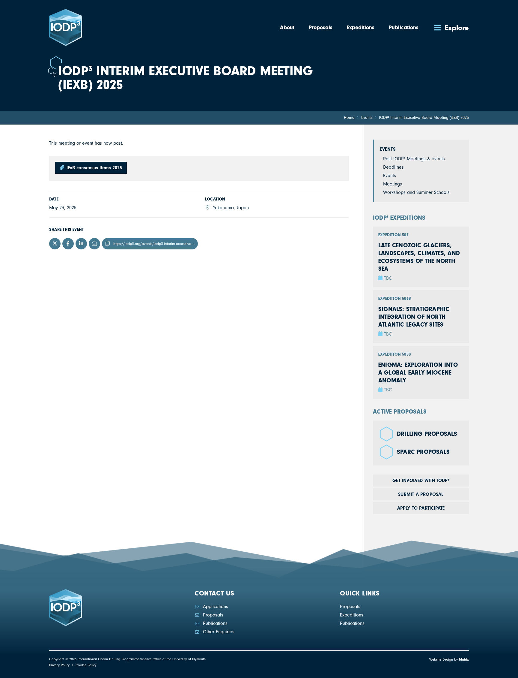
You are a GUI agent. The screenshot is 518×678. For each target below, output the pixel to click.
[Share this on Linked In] (81, 243)
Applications (215, 606)
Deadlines (393, 167)
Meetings (392, 184)
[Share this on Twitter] (55, 243)
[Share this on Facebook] (68, 243)
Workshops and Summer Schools (416, 192)
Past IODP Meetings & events (414, 158)
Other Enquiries (218, 631)
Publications (215, 623)
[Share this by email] (94, 243)
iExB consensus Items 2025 (93, 167)
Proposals (213, 615)
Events (388, 149)
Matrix (464, 659)
